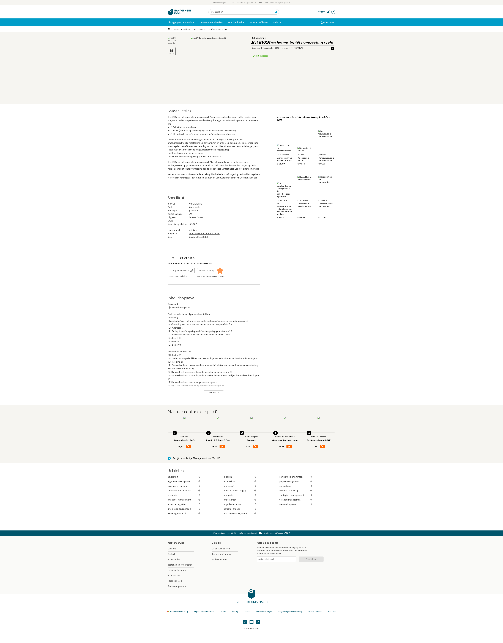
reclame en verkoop (288, 490)
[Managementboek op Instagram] (258, 622)
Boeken (176, 29)
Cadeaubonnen (219, 559)
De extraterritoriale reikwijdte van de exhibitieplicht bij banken (284, 209)
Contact (171, 554)
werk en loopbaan (287, 504)
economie (172, 495)
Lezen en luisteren (177, 570)
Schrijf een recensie (179, 270)
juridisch (228, 477)
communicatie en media (179, 490)
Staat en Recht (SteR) (199, 237)
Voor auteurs (174, 575)
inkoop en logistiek (177, 504)
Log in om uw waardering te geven (211, 276)
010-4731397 (329, 22)
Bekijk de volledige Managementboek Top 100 (196, 458)
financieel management (179, 500)
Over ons (172, 548)
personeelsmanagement (236, 513)
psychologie (285, 486)
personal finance (232, 509)
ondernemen (230, 500)
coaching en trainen (177, 486)
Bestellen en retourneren (180, 565)
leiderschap (229, 481)
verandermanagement (290, 500)
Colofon (223, 612)
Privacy (235, 612)
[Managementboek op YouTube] (251, 622)
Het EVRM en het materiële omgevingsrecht (210, 29)
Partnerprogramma (177, 586)
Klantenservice (176, 542)
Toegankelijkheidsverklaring (290, 612)
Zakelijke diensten (221, 548)
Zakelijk (216, 542)
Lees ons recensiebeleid (177, 276)
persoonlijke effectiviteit (290, 477)
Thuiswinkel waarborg (179, 612)
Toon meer (212, 392)
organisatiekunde (232, 504)
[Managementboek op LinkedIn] (245, 622)
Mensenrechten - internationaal (204, 233)
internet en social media (179, 509)
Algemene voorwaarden (204, 612)
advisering (173, 477)
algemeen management (179, 481)
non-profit (228, 495)
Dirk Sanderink (259, 38)
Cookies (247, 612)
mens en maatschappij (235, 490)
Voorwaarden (174, 559)
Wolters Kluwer (196, 217)
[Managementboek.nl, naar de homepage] (179, 15)
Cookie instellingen (264, 612)
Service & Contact (315, 612)
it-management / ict (177, 513)
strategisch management (291, 495)
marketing (229, 486)
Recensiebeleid (175, 581)
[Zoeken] (276, 12)
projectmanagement (289, 481)
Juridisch (186, 29)
